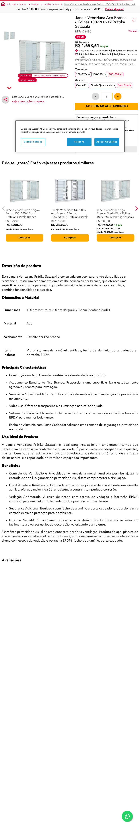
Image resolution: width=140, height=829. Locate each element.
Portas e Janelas (17, 4)
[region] (70, 136)
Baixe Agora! (114, 9)
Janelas (35, 4)
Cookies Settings (33, 142)
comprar (24, 237)
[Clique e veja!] (133, 31)
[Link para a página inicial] (3, 4)
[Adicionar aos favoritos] (133, 20)
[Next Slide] (136, 208)
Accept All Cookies (106, 142)
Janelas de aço (51, 4)
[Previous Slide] (3, 208)
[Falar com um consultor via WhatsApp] (127, 816)
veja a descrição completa (28, 101)
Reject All (79, 142)
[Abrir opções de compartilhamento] (5, 99)
